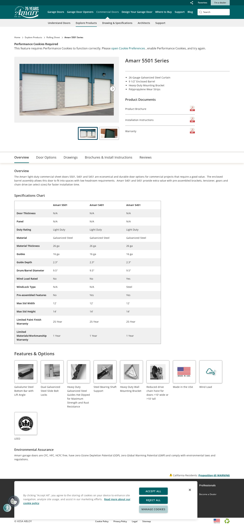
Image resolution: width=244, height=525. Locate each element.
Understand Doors (59, 23)
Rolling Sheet (53, 37)
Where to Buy (163, 12)
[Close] (190, 490)
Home (17, 37)
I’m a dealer (220, 2)
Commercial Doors (107, 12)
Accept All (153, 491)
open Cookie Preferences (128, 48)
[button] (191, 2)
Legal (134, 521)
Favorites (202, 2)
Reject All (153, 500)
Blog (190, 12)
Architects (144, 23)
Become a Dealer (207, 494)
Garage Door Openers (80, 12)
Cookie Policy (101, 521)
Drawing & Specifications (117, 23)
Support (160, 23)
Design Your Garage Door (137, 12)
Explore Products (86, 23)
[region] (105, 500)
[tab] (21, 157)
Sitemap (146, 521)
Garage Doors (56, 12)
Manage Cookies (153, 509)
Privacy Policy (120, 521)
